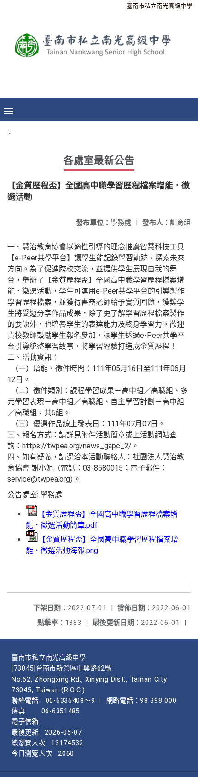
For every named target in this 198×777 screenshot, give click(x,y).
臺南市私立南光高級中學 (159, 5)
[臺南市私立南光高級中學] (92, 42)
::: (9, 131)
